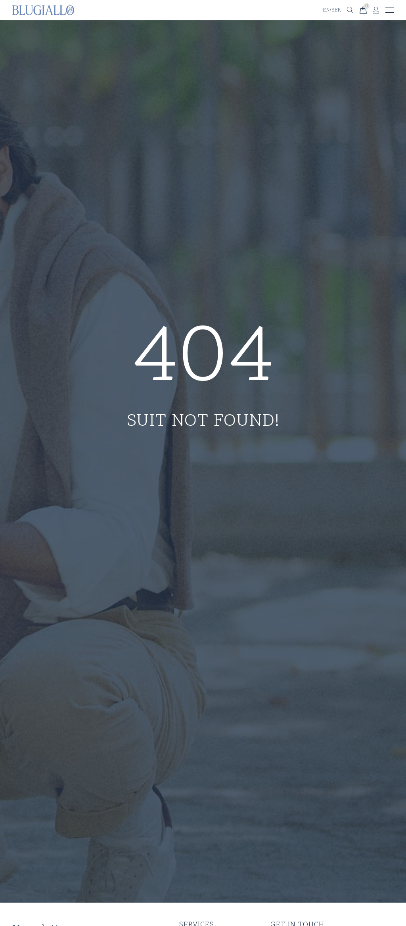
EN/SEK (332, 10)
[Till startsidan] (43, 10)
